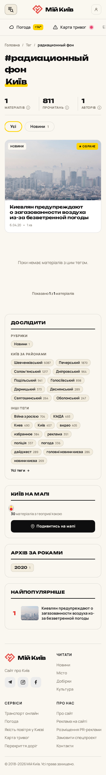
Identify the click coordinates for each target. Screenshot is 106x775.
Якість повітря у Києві (24, 729)
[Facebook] (36, 682)
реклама (57, 434)
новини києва (29, 460)
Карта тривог (73, 27)
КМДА (61, 416)
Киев (21, 425)
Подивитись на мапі (56, 526)
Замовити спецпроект (77, 737)
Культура (65, 689)
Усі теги (18, 470)
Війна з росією (29, 416)
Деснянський (65, 389)
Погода (29, 27)
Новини (39, 126)
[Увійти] (96, 9)
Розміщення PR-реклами (79, 729)
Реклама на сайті (72, 721)
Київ (45, 425)
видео (68, 425)
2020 (22, 567)
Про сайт (65, 713)
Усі (13, 126)
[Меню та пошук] (11, 9)
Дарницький (28, 389)
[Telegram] (10, 682)
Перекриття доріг (21, 745)
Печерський (73, 362)
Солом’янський (31, 371)
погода (50, 442)
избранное (26, 434)
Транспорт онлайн (22, 713)
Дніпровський (71, 371)
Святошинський (31, 397)
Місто (62, 672)
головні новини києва (68, 451)
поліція (23, 442)
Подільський (28, 380)
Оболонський (71, 397)
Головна (12, 45)
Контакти (65, 745)
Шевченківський (32, 362)
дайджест (26, 451)
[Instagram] (23, 682)
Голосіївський (66, 380)
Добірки (64, 681)
